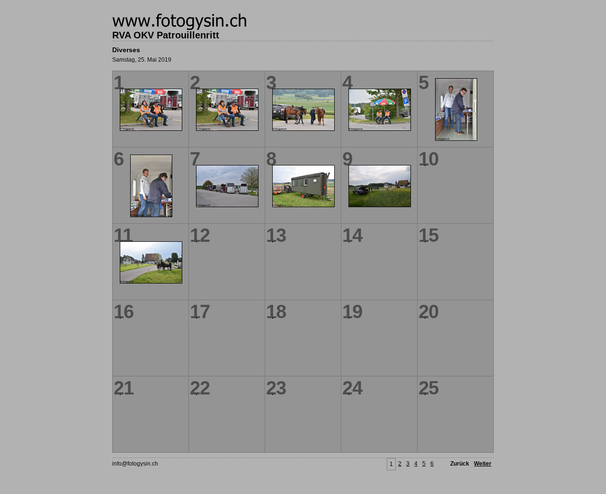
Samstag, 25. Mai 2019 (141, 59)
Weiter (482, 463)
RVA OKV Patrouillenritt (165, 35)
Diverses (126, 50)
